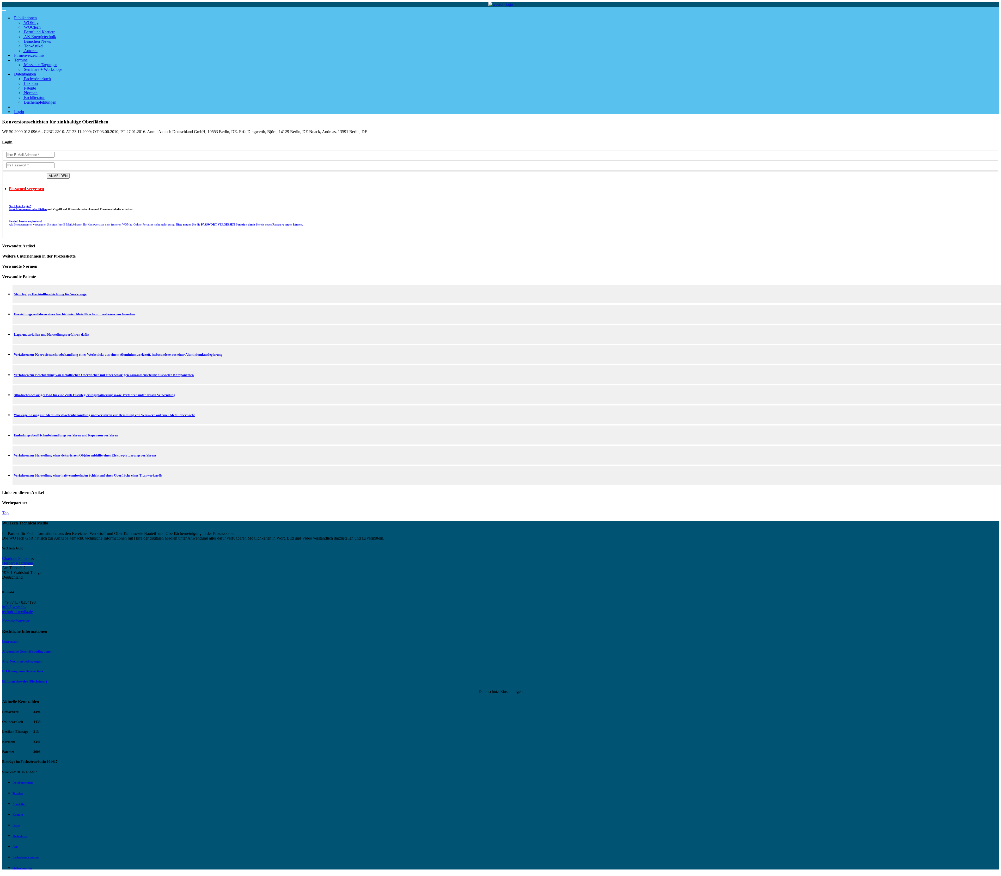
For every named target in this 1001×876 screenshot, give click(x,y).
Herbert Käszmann (17, 563)
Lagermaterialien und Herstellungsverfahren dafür (51, 334)
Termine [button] (21, 60)
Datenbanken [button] (25, 74)
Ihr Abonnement (23, 782)
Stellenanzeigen (22, 867)
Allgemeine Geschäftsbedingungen (27, 651)
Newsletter (19, 803)
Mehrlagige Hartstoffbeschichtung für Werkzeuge (50, 294)
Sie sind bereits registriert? (156, 223)
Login (19, 111)
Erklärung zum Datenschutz (22, 671)
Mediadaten (20, 835)
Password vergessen (26, 188)
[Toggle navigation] (4, 10)
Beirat (16, 825)
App (15, 846)
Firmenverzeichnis (29, 55)
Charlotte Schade (16, 558)
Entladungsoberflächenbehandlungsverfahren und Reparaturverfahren (66, 435)
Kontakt (18, 814)
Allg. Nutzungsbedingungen (22, 661)
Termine (18, 793)
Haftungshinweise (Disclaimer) (24, 681)
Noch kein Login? (28, 207)
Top (5, 513)
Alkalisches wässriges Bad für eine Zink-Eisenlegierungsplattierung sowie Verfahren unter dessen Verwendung (94, 395)
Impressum (10, 641)
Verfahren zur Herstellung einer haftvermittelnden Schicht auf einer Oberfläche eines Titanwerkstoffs (88, 475)
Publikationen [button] (25, 18)
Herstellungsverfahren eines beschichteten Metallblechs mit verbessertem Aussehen (74, 314)
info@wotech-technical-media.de (17, 609)
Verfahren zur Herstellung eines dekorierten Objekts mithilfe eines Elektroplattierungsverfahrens (85, 455)
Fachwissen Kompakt (26, 857)
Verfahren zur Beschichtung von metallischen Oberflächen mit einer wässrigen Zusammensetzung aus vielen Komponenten (104, 375)
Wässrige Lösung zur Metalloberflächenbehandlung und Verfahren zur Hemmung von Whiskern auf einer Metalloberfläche (104, 415)
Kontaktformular (15, 621)
